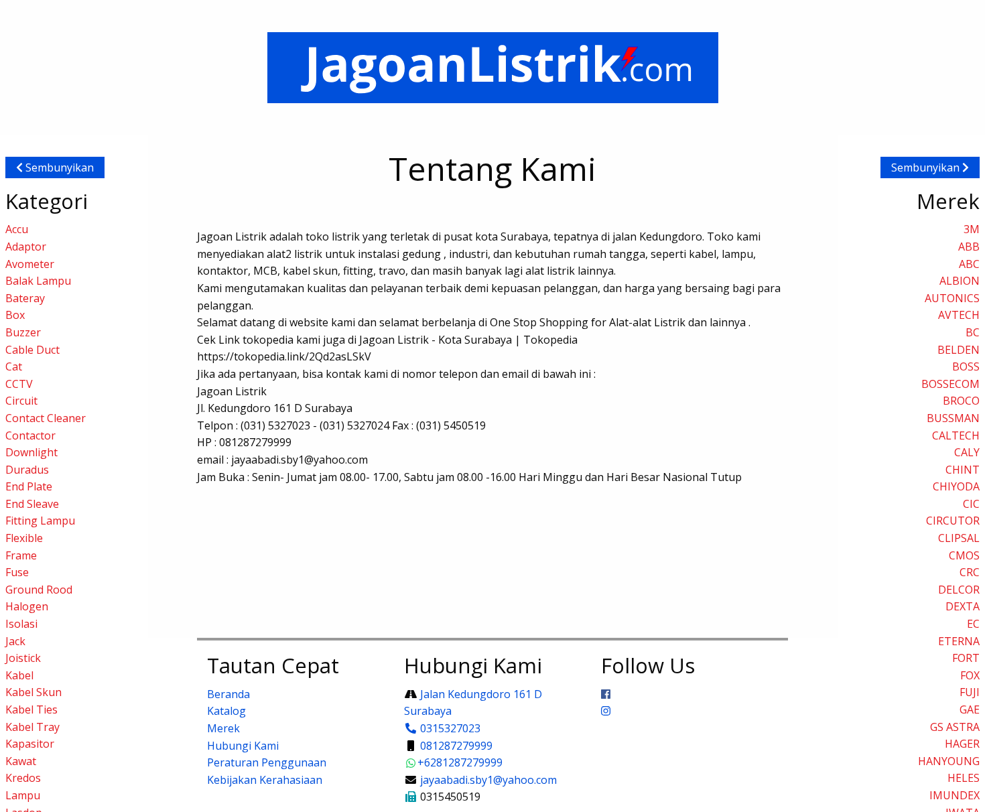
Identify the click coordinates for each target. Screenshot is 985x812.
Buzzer (23, 332)
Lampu (22, 795)
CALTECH (956, 435)
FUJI (970, 692)
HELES (963, 777)
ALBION (959, 280)
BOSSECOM (950, 384)
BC (973, 332)
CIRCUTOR (953, 520)
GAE (970, 709)
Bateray (25, 298)
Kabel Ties (31, 709)
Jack (15, 641)
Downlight (31, 452)
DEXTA (962, 606)
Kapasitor (29, 743)
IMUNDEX (954, 795)
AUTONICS (952, 298)
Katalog (226, 710)
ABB (969, 246)
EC (973, 623)
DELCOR (959, 589)
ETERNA (959, 641)
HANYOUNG (949, 761)
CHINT (962, 469)
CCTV (19, 384)
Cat (13, 366)
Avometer (29, 264)
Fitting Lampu (40, 520)
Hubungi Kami (243, 745)
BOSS (966, 366)
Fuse (17, 572)
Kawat (20, 761)
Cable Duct (32, 349)
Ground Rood (38, 589)
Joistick (23, 658)
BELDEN (958, 349)
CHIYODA (956, 486)
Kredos (23, 777)
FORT (966, 658)
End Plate (28, 486)
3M (972, 229)
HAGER (962, 743)
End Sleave (32, 503)
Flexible (24, 538)
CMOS (964, 555)
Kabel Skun (33, 692)
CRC (970, 572)
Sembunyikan (58, 167)
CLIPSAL (959, 538)
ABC (969, 264)
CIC (971, 503)
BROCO (961, 400)
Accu (16, 229)
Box (15, 315)
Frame (21, 555)
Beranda (228, 694)
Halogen (26, 606)
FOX (970, 675)
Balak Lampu (38, 280)
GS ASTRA (955, 727)
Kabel (19, 675)
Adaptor (25, 246)
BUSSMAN (953, 418)
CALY (967, 452)
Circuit (21, 400)
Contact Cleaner (45, 418)
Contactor (30, 435)
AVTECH (959, 315)
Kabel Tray (32, 727)
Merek (223, 728)
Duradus (27, 469)
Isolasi (21, 623)
